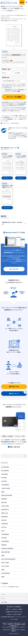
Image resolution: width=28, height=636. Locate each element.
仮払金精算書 (4, 474)
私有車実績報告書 (5, 573)
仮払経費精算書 (5, 470)
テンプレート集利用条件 (18, 89)
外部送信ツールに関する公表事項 (14, 614)
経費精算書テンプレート (19, 8)
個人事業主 (17, 72)
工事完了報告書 (5, 566)
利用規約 (20, 609)
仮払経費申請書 (5, 467)
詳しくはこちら (14, 269)
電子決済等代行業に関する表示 (7, 616)
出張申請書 (4, 538)
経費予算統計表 (5, 509)
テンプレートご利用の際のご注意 (9, 586)
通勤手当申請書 (5, 562)
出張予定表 (4, 527)
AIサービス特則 (14, 619)
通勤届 (2, 555)
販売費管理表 (4, 516)
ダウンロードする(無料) (14, 97)
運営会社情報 (9, 606)
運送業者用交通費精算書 (7, 548)
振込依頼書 (4, 477)
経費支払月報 (4, 513)
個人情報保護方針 (17, 606)
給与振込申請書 (5, 506)
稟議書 (2, 577)
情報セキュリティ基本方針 (11, 609)
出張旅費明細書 (5, 534)
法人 (6, 72)
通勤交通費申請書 (5, 552)
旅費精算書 (4, 545)
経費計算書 (4, 502)
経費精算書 (4, 499)
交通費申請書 (4, 523)
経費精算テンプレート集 (7, 8)
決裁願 (2, 569)
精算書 (2, 492)
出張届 (2, 531)
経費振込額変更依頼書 (6, 495)
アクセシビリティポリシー (21, 616)
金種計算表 (4, 520)
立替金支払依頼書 (5, 488)
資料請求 (22, 2)
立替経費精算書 (5, 485)
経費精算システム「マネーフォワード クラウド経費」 (12, 6)
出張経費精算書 (5, 541)
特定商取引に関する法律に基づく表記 (14, 611)
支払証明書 (4, 481)
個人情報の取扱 (8, 89)
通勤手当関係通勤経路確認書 (8, 559)
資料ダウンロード (14, 393)
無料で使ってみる (14, 386)
